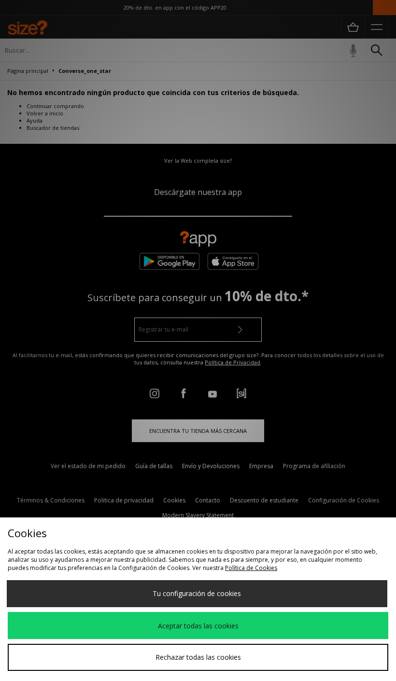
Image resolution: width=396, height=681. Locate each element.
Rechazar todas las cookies (198, 657)
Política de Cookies (251, 568)
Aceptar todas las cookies (198, 625)
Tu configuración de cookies (197, 593)
